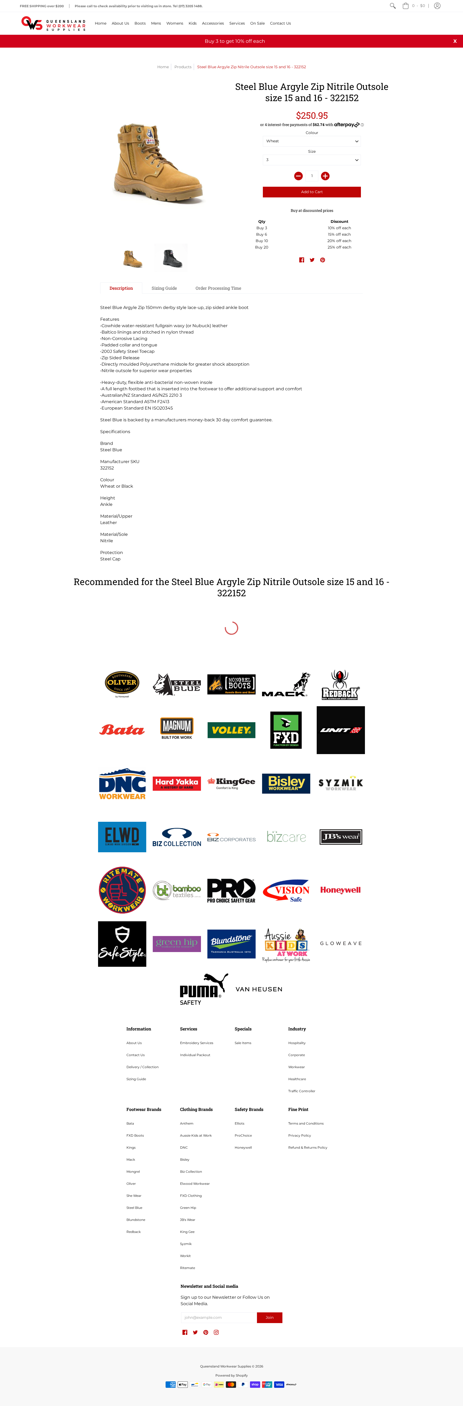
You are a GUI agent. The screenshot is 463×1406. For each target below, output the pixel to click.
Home (163, 66)
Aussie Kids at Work (196, 1135)
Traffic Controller (301, 1091)
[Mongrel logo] (231, 684)
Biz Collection (191, 1172)
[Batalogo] (122, 730)
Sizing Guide (136, 1079)
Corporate (296, 1055)
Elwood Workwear (195, 1184)
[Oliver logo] (122, 684)
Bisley (184, 1159)
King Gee (187, 1232)
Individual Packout (195, 1055)
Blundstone (135, 1220)
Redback (133, 1232)
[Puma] (204, 989)
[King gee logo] (231, 784)
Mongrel (133, 1172)
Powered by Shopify (231, 1375)
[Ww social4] (341, 730)
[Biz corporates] (231, 837)
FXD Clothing (191, 1196)
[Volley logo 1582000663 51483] (231, 730)
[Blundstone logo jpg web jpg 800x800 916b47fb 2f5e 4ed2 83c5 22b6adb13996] (231, 944)
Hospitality (297, 1043)
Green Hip (188, 1208)
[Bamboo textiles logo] (177, 890)
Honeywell (243, 1147)
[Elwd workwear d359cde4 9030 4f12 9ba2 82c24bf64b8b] (122, 837)
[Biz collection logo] (177, 837)
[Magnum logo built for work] (177, 730)
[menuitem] (393, 6)
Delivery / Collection (142, 1067)
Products (183, 66)
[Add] (325, 176)
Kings (131, 1147)
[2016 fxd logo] (286, 730)
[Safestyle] (122, 943)
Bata (130, 1123)
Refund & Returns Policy (307, 1147)
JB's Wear (187, 1220)
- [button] (418, 5)
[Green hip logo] (177, 944)
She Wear (133, 1196)
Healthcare (297, 1079)
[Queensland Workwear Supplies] (53, 23)
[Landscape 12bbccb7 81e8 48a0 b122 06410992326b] (177, 684)
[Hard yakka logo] (177, 784)
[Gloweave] (341, 944)
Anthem (186, 1123)
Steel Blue (134, 1208)
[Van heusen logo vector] (259, 989)
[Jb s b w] (341, 837)
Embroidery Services (196, 1043)
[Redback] (341, 684)
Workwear (296, 1067)
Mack (130, 1159)
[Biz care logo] (286, 837)
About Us (134, 1043)
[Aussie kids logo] (286, 943)
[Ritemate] (122, 890)
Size (312, 151)
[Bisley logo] (286, 784)
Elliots (239, 1123)
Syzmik (186, 1244)
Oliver (131, 1184)
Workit (185, 1256)
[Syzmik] (341, 783)
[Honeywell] (341, 890)
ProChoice (243, 1135)
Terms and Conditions (306, 1123)
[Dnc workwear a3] (122, 784)
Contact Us (135, 1055)
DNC (184, 1147)
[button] (437, 6)
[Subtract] (298, 176)
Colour (312, 132)
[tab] (121, 288)
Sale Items (243, 1043)
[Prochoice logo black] (231, 890)
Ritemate (187, 1268)
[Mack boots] (286, 684)
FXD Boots (135, 1135)
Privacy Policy (299, 1135)
